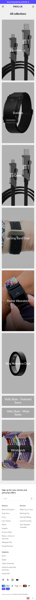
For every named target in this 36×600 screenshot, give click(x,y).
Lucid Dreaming (25, 521)
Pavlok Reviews (7, 546)
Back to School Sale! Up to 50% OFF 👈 (18, 2)
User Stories (6, 521)
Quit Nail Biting (25, 517)
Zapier (4, 560)
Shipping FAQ (7, 542)
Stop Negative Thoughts (25, 526)
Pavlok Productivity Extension (9, 568)
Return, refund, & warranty (8, 537)
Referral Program (8, 509)
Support (5, 528)
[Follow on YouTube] (17, 580)
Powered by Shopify (20, 594)
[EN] (30, 598)
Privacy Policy (7, 532)
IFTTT (4, 556)
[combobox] (30, 598)
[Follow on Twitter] (8, 580)
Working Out (24, 513)
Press (4, 517)
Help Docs (6, 513)
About (4, 525)
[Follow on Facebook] (3, 580)
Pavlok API (6, 574)
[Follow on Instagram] (12, 580)
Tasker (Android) (8, 563)
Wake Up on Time (26, 509)
